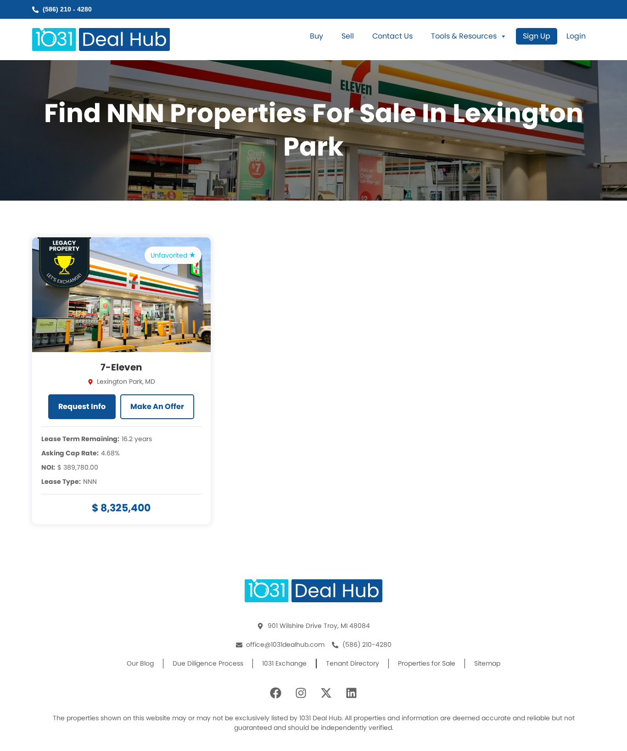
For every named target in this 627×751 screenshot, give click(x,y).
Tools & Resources (464, 36)
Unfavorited (170, 255)
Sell (347, 36)
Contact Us (392, 36)
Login (576, 36)
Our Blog (140, 663)
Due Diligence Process (208, 663)
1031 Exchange (284, 663)
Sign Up (536, 36)
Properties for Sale (426, 663)
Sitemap (487, 663)
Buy (316, 36)
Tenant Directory (352, 663)
